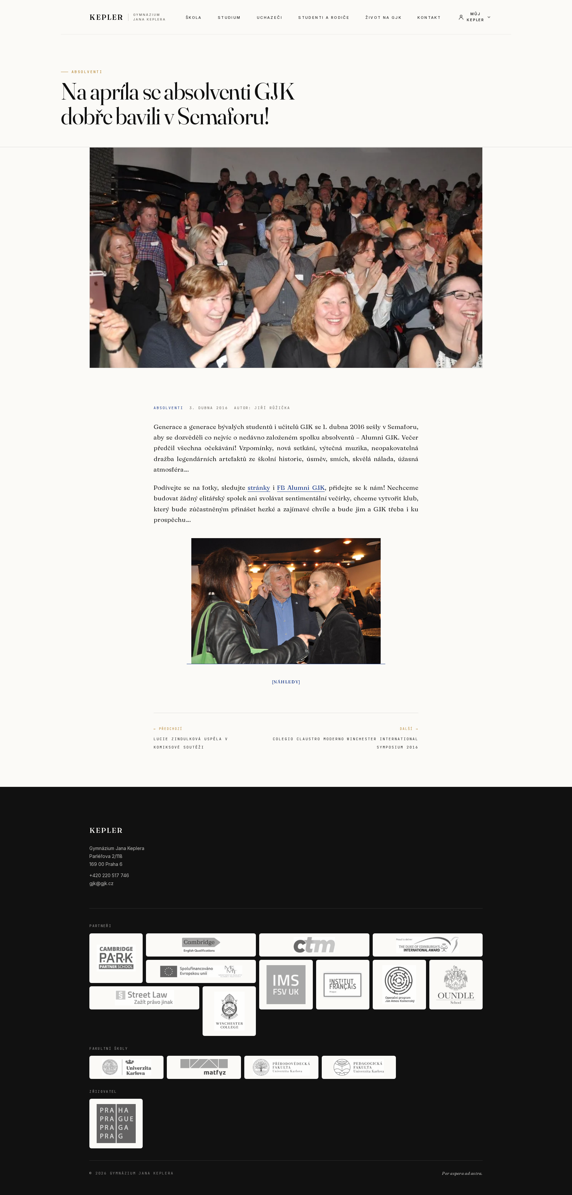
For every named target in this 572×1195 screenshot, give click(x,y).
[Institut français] (342, 984)
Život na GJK (383, 17)
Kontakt (429, 17)
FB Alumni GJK (301, 487)
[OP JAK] (399, 984)
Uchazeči (269, 17)
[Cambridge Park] (116, 958)
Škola (194, 17)
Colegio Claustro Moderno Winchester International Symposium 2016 (345, 738)
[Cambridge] (201, 945)
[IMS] (285, 984)
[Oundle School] (456, 984)
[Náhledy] (286, 681)
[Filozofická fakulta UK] (126, 1067)
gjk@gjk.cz (101, 883)
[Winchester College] (229, 1011)
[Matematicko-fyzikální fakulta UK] (204, 1067)
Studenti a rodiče (324, 17)
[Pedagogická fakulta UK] (359, 1067)
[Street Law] (144, 997)
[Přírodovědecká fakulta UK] (281, 1067)
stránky (259, 487)
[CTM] (314, 945)
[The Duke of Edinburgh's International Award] (428, 945)
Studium (229, 17)
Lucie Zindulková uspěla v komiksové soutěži (191, 738)
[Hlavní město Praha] (116, 1123)
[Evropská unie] (201, 971)
